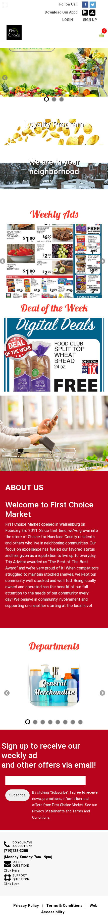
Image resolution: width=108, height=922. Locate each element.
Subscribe (17, 795)
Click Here (12, 870)
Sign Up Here (55, 75)
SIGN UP (90, 20)
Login (67, 20)
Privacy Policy (26, 905)
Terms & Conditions (64, 905)
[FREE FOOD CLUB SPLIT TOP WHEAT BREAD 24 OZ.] (54, 353)
